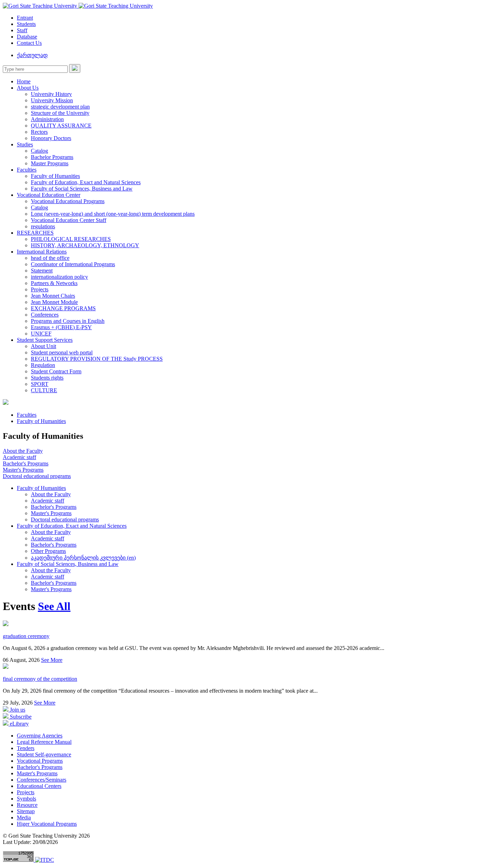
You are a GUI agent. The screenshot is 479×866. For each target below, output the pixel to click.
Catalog (39, 151)
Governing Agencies (39, 736)
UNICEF (41, 334)
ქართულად (32, 55)
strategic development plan (60, 107)
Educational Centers (39, 786)
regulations (43, 226)
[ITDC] (44, 860)
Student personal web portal (62, 352)
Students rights (47, 378)
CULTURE (44, 390)
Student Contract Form (56, 371)
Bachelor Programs (52, 157)
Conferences (45, 315)
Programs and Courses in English (67, 321)
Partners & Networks (54, 283)
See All (54, 606)
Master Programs (49, 163)
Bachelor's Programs (25, 463)
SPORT (39, 384)
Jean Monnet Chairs (53, 296)
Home (24, 81)
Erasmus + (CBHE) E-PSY (61, 327)
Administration (47, 119)
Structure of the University (60, 113)
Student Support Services (45, 340)
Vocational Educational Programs (67, 201)
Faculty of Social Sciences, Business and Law (82, 189)
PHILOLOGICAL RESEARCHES (71, 239)
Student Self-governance (44, 754)
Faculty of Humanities (55, 176)
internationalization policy (59, 277)
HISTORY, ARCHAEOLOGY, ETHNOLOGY (85, 245)
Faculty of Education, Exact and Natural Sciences (86, 182)
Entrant (25, 18)
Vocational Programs (40, 761)
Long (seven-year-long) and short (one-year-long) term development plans (113, 214)
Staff (22, 30)
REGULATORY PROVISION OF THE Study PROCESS (97, 359)
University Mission (52, 100)
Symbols (26, 799)
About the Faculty (23, 451)
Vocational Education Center (48, 195)
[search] (74, 68)
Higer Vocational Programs (47, 824)
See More (51, 660)
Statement (42, 270)
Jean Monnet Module (54, 302)
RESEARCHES (35, 233)
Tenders (25, 748)
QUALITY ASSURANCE (61, 126)
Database (27, 37)
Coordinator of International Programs (73, 264)
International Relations (42, 252)
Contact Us (29, 43)
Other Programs (48, 551)
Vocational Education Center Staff (68, 220)
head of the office (50, 258)
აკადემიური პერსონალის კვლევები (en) (83, 558)
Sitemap (26, 811)
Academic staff (19, 457)
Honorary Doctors (51, 138)
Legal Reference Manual (44, 742)
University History (51, 94)
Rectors (39, 132)
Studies (25, 144)
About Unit (43, 346)
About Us (28, 88)
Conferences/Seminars (41, 780)
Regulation (43, 365)
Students (26, 24)
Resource (27, 805)
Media (24, 817)
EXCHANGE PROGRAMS (63, 308)
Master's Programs (23, 470)
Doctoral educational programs (37, 476)
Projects (39, 289)
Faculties (26, 170)
